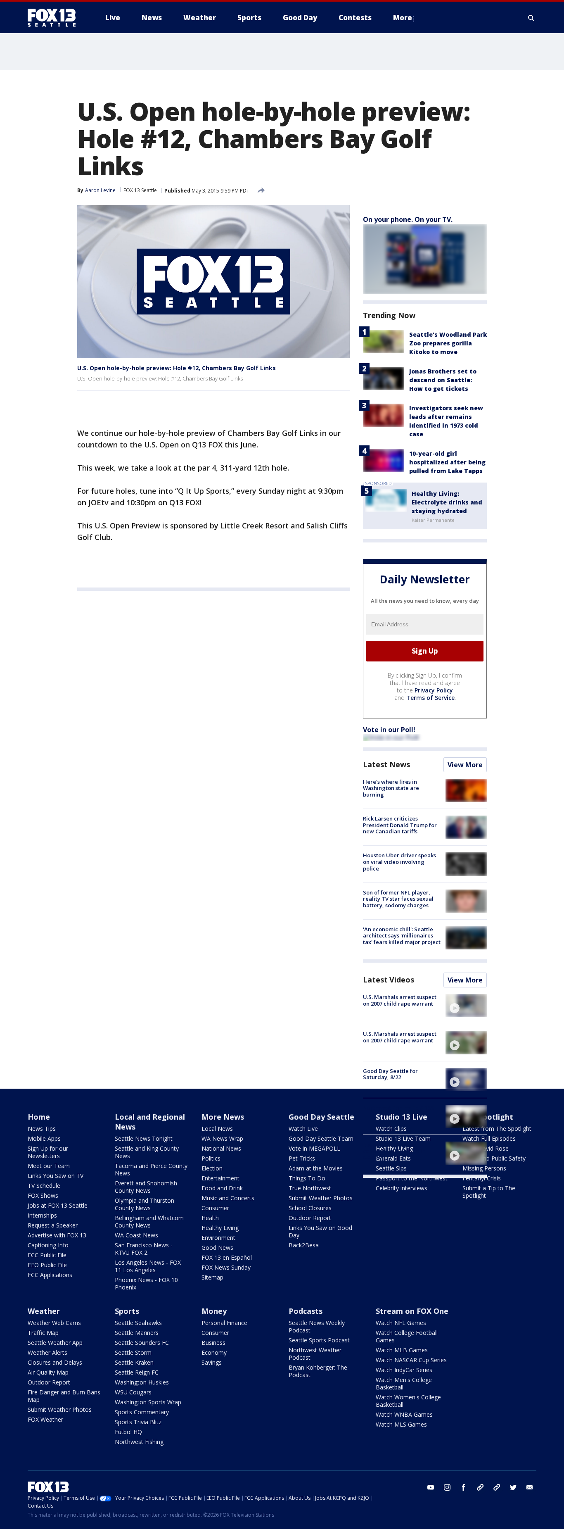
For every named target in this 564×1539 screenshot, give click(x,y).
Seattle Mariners (137, 1333)
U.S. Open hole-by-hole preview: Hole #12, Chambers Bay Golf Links (176, 368)
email (529, 1487)
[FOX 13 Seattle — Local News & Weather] (55, 18)
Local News (217, 1128)
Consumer (215, 1208)
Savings (211, 1362)
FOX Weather (45, 1419)
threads (496, 1487)
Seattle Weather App (55, 1342)
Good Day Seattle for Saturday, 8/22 (390, 1074)
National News (221, 1148)
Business (213, 1342)
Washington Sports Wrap (148, 1402)
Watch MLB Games (402, 1350)
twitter (513, 1487)
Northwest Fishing (139, 1442)
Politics (210, 1158)
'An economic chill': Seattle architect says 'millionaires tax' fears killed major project (402, 935)
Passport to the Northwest (412, 1178)
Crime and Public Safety (494, 1158)
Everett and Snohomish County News (146, 1186)
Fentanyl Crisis (481, 1178)
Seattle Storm (133, 1352)
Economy (214, 1352)
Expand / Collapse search (531, 18)
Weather (44, 1311)
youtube (430, 1487)
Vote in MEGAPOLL (314, 1148)
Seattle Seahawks (138, 1323)
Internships (42, 1215)
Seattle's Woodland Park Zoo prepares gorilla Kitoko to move (448, 343)
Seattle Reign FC (137, 1372)
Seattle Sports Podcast (319, 1340)
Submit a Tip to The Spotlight (488, 1191)
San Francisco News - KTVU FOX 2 (144, 1248)
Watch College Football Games (407, 1336)
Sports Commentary (142, 1412)
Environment (218, 1238)
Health (210, 1218)
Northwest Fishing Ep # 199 (398, 1107)
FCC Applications (50, 1275)
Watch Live (303, 1128)
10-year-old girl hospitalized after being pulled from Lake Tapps (447, 462)
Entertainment (220, 1178)
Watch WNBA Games (404, 1414)
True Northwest (310, 1188)
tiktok (480, 1487)
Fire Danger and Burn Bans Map (64, 1395)
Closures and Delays (55, 1362)
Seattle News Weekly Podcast (317, 1326)
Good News (217, 1247)
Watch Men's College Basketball (404, 1383)
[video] (466, 1005)
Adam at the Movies (316, 1168)
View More (465, 764)
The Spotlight (487, 1117)
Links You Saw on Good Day (320, 1231)
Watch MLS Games (401, 1424)
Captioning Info (48, 1245)
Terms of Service (430, 698)
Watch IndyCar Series (404, 1370)
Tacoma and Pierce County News (151, 1169)
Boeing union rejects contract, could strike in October (394, 1151)
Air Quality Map (48, 1372)
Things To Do (307, 1178)
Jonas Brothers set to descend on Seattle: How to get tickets (442, 379)
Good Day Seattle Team (321, 1138)
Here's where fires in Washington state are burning (391, 788)
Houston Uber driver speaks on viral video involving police (399, 862)
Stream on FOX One (412, 1311)
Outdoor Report (310, 1218)
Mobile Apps (44, 1138)
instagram (447, 1487)
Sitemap (212, 1277)
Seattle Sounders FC (142, 1342)
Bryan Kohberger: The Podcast (318, 1371)
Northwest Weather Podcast (315, 1353)
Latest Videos (388, 980)
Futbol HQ (128, 1432)
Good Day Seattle (321, 1117)
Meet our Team (49, 1166)
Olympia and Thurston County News (144, 1204)
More (402, 17)
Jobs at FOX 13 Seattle (58, 1205)
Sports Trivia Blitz (138, 1422)
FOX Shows (43, 1195)
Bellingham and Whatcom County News (149, 1221)
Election (212, 1168)
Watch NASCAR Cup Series (411, 1360)
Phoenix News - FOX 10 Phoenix (146, 1283)
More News (222, 1117)
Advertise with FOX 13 (57, 1235)
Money (214, 1311)
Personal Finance (224, 1323)
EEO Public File (47, 1265)
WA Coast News (136, 1235)
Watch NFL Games (401, 1323)
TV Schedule (44, 1185)
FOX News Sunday (226, 1267)
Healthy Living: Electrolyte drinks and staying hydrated (447, 502)
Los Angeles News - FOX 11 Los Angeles (148, 1266)
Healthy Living (220, 1228)
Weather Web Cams (54, 1323)
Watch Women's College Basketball (408, 1400)
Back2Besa (304, 1245)
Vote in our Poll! (389, 729)
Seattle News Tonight (144, 1138)
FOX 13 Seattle (140, 190)
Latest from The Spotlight (496, 1128)
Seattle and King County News (147, 1152)
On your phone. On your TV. (408, 219)
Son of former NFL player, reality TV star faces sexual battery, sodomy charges (398, 899)
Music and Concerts (227, 1198)
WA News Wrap (222, 1138)
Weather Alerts (47, 1352)
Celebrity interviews (401, 1188)
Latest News (386, 764)
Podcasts (305, 1311)
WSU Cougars (133, 1392)
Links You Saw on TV (55, 1176)
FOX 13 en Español (226, 1257)
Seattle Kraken (134, 1362)
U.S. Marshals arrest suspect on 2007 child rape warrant (399, 1000)
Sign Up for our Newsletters (48, 1152)
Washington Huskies (142, 1382)
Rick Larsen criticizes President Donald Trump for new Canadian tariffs (400, 825)
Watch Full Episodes (489, 1138)
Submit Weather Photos (321, 1198)
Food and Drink (222, 1188)
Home (39, 1117)
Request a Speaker (53, 1225)
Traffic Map (43, 1333)
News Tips (42, 1128)
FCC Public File (47, 1255)
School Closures (310, 1208)
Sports (127, 1311)
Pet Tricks (302, 1158)
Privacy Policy (434, 690)
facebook (463, 1487)
